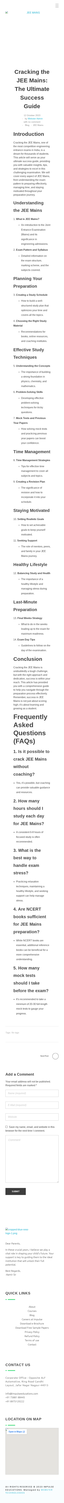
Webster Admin (35, 118)
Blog (27, 125)
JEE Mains (38, 125)
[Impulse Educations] (25, 5)
